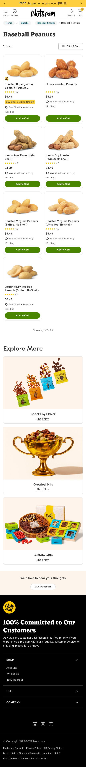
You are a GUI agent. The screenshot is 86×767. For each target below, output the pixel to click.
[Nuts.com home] (43, 13)
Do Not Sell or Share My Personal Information (27, 753)
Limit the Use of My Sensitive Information (25, 758)
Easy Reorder (14, 679)
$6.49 (8, 96)
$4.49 (49, 168)
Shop (6, 15)
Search (71, 15)
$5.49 (8, 233)
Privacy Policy (33, 748)
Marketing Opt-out (13, 748)
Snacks (25, 23)
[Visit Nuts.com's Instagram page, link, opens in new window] (43, 724)
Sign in (14, 15)
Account (11, 667)
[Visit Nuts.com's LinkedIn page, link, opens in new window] (51, 724)
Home (9, 23)
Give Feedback (43, 587)
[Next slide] (81, 3)
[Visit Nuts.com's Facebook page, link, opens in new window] (35, 724)
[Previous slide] (4, 3)
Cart (80, 13)
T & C (58, 753)
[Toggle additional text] (65, 3)
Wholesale (12, 673)
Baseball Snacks (46, 23)
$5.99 (49, 96)
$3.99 (8, 168)
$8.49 (8, 299)
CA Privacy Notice (53, 748)
